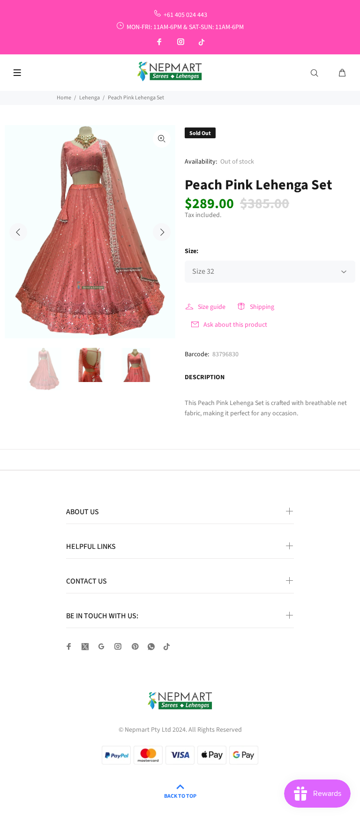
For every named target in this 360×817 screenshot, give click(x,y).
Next (162, 232)
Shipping (262, 307)
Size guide (211, 307)
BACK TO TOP (180, 796)
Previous (18, 232)
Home (64, 98)
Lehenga (89, 98)
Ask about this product (235, 325)
